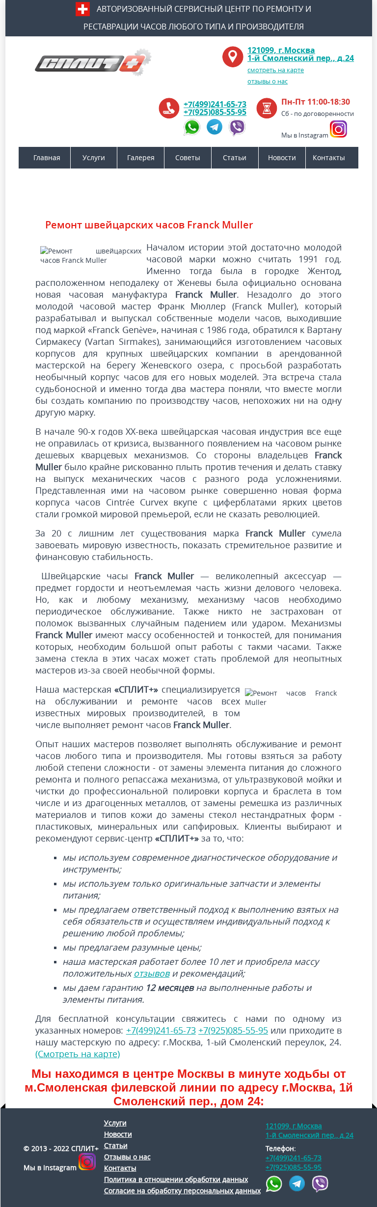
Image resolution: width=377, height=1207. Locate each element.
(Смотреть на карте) (77, 1054)
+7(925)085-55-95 (215, 112)
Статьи (234, 157)
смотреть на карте (275, 69)
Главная (46, 157)
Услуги (93, 157)
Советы (187, 157)
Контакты (329, 157)
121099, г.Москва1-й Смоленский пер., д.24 (300, 54)
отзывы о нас (267, 81)
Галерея (141, 157)
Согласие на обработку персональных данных (182, 1190)
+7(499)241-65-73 (215, 104)
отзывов (151, 973)
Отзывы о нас (127, 1156)
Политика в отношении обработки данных (176, 1179)
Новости (282, 157)
